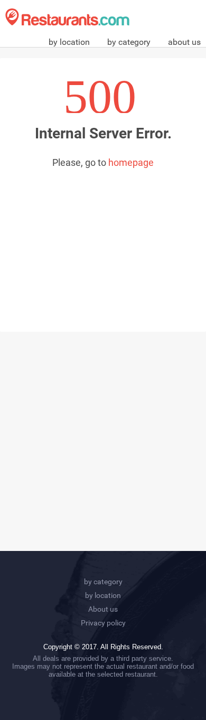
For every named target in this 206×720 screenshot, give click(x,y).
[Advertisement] (103, 239)
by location (69, 42)
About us (103, 609)
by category (129, 42)
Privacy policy (103, 623)
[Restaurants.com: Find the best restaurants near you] (67, 17)
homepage (131, 162)
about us (184, 42)
